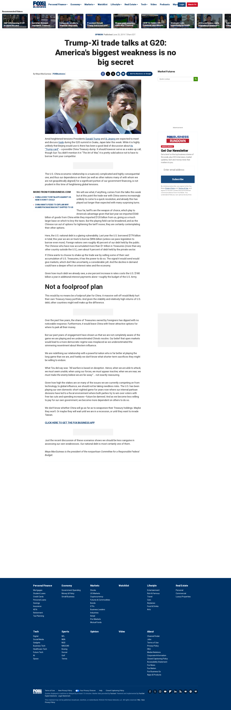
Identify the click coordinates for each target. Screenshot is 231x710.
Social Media (38, 639)
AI (34, 655)
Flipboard (170, 691)
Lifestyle (115, 4)
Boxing (64, 649)
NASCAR (65, 646)
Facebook (103, 74)
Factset (113, 693)
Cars (149, 600)
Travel (149, 597)
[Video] (93, 107)
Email (123, 74)
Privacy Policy (170, 188)
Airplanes (151, 603)
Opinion (99, 35)
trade (61, 142)
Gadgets (36, 643)
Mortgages (37, 590)
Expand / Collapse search (175, 5)
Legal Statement (64, 696)
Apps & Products (154, 675)
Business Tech (39, 646)
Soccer (65, 652)
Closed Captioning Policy (157, 659)
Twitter (108, 74)
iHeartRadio (196, 691)
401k (35, 609)
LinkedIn (175, 691)
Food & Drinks (153, 606)
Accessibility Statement (157, 662)
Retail (92, 616)
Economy (75, 4)
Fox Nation (151, 668)
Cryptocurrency (96, 597)
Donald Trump (93, 138)
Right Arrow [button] (226, 21)
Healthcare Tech (40, 649)
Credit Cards (38, 597)
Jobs (149, 639)
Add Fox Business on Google (140, 74)
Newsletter (185, 691)
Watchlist (102, 4)
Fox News (151, 665)
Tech (143, 4)
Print (118, 74)
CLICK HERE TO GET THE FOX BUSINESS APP (70, 422)
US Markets (95, 593)
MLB (63, 643)
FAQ (149, 649)
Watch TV (192, 4)
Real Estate (130, 4)
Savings (36, 603)
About (150, 631)
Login (181, 4)
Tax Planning (38, 616)
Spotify (190, 691)
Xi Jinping (110, 138)
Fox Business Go (154, 671)
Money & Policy (68, 593)
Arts (149, 609)
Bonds (93, 603)
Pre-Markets (95, 619)
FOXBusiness (59, 74)
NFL (63, 636)
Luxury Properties (183, 597)
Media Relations (154, 652)
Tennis (64, 659)
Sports (65, 631)
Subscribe (177, 179)
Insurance (37, 606)
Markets (88, 4)
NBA (63, 639)
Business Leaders (97, 609)
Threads (113, 74)
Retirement (38, 613)
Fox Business (39, 4)
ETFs (92, 606)
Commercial (181, 593)
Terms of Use (183, 188)
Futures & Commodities (100, 600)
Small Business (68, 597)
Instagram (160, 691)
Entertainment (153, 590)
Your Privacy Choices (88, 691)
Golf (63, 655)
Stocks (93, 590)
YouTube (165, 691)
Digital (35, 636)
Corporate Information (156, 655)
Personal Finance (57, 4)
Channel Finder (153, 636)
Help (100, 691)
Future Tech (38, 652)
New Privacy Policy (65, 691)
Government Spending (71, 590)
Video (154, 4)
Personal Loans (39, 600)
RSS (180, 691)
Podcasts (165, 4)
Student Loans (39, 593)
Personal (179, 590)
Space (35, 659)
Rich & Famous (153, 593)
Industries (94, 613)
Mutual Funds (96, 622)
